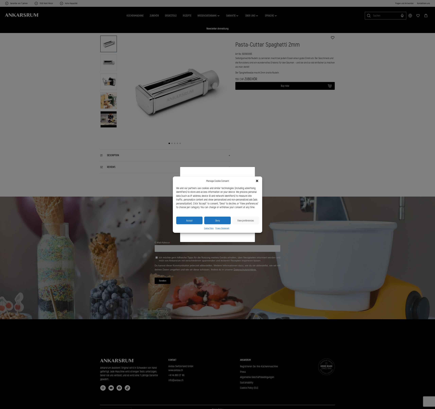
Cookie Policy (209, 228)
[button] (257, 181)
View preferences (245, 220)
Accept (189, 220)
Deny (217, 220)
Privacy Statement (222, 228)
